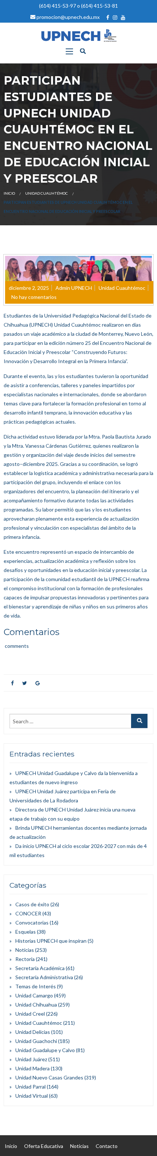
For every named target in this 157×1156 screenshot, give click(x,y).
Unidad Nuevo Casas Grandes (49, 1077)
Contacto (107, 1146)
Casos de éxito (32, 904)
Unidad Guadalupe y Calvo (45, 1050)
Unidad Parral (30, 1086)
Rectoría (25, 959)
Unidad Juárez (31, 1059)
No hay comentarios (34, 297)
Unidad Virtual (31, 1096)
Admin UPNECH (73, 288)
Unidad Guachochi (36, 1041)
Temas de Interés (35, 986)
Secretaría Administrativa (44, 977)
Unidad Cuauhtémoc (46, 193)
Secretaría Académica (40, 968)
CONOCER (28, 913)
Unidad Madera (32, 1068)
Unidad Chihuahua (36, 1004)
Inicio (9, 193)
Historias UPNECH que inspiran (51, 941)
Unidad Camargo (34, 995)
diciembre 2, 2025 (29, 288)
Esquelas (25, 932)
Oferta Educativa (43, 1146)
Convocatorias (32, 922)
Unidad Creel (30, 1014)
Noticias (24, 950)
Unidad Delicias (32, 1032)
